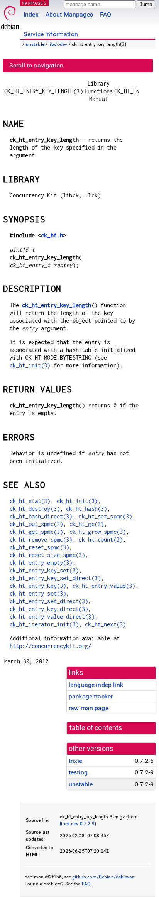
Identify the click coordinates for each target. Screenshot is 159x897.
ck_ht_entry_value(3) (104, 585)
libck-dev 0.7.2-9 (77, 823)
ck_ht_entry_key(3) (38, 585)
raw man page (88, 708)
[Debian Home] (10, 15)
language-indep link (96, 684)
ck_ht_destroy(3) (35, 508)
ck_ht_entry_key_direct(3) (49, 609)
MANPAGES (34, 2)
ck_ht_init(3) (30, 365)
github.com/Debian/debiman (103, 877)
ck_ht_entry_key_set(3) (44, 570)
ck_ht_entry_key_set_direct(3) (55, 578)
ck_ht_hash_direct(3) (41, 516)
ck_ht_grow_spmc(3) (97, 531)
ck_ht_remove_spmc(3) (41, 539)
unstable (35, 44)
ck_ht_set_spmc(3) (105, 516)
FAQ (105, 14)
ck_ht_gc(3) (86, 524)
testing (78, 772)
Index (31, 14)
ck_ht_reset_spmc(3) (39, 547)
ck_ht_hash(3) (86, 508)
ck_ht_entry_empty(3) (41, 562)
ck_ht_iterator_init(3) (44, 624)
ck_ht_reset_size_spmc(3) (47, 555)
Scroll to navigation (36, 65)
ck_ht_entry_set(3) (38, 593)
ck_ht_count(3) (101, 539)
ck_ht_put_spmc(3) (36, 524)
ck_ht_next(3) (105, 624)
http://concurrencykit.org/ (50, 646)
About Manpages (69, 14)
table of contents (95, 728)
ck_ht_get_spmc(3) (36, 531)
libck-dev (58, 44)
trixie (75, 760)
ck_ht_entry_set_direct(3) (49, 601)
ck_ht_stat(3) (30, 501)
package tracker (91, 696)
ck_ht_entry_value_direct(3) (52, 616)
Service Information (51, 34)
